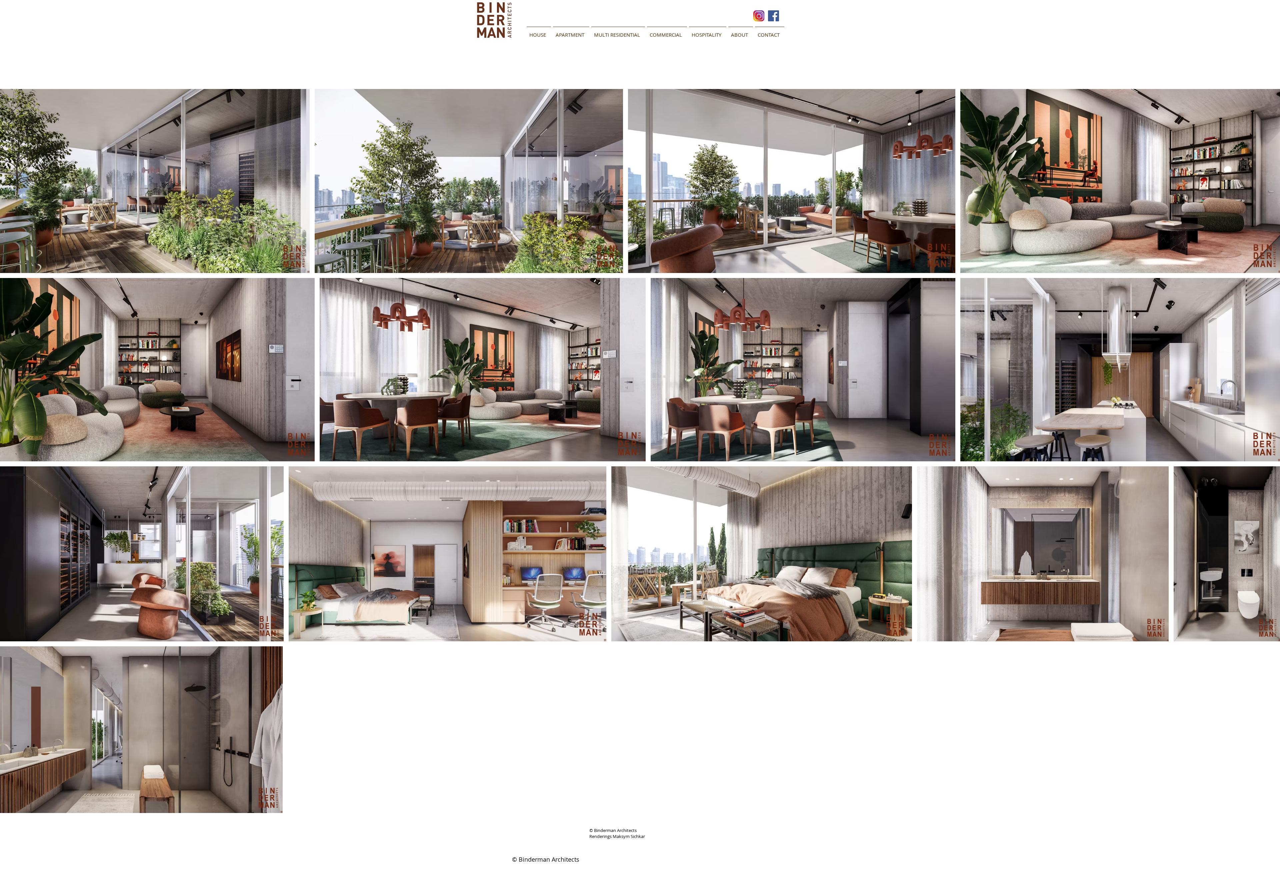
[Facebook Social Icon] (773, 15)
